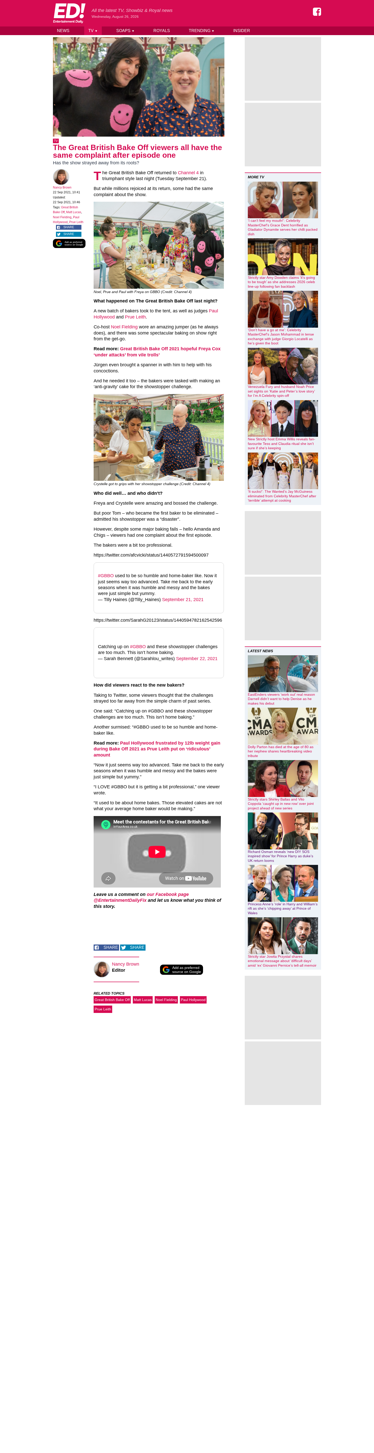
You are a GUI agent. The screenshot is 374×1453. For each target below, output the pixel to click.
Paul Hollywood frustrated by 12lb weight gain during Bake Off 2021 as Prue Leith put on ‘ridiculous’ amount (157, 749)
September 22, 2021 (197, 658)
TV (93, 30)
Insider (241, 30)
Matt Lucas (73, 212)
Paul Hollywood (193, 1000)
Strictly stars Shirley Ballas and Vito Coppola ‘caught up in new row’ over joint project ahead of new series (281, 803)
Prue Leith (76, 222)
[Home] (69, 13)
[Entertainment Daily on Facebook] (317, 12)
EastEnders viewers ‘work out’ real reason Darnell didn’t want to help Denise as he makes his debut (281, 698)
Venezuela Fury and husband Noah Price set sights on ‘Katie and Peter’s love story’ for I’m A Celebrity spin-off (281, 391)
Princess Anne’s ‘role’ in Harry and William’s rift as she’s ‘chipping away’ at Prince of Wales (283, 908)
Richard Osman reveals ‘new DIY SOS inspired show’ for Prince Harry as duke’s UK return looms (280, 856)
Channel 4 (188, 172)
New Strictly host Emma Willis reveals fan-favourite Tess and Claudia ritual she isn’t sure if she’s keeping (281, 443)
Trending (201, 30)
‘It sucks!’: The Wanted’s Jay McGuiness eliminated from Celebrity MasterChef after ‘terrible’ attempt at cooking (282, 495)
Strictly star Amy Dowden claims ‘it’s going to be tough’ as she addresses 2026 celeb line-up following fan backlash (281, 281)
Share (68, 227)
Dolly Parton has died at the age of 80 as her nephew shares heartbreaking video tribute (280, 751)
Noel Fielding (62, 217)
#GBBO (106, 575)
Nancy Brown (62, 187)
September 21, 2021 (183, 599)
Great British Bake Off (112, 1000)
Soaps (125, 30)
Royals (161, 30)
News (63, 30)
